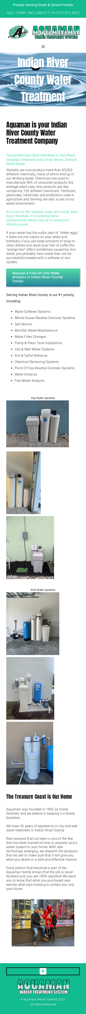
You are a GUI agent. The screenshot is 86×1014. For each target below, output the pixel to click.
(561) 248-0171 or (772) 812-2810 (53, 13)
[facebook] (43, 971)
